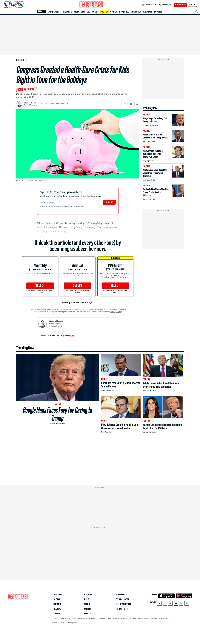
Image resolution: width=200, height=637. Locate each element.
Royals (95, 11)
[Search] (196, 11)
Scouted (158, 11)
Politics (104, 11)
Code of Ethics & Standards (110, 618)
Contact (62, 618)
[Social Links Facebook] (159, 604)
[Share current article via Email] (131, 104)
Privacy (94, 618)
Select (40, 285)
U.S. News (147, 11)
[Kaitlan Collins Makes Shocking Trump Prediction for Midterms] (178, 196)
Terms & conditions (140, 618)
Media (76, 11)
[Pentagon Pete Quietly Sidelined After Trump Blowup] (178, 141)
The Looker (66, 11)
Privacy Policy (80, 206)
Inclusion (127, 618)
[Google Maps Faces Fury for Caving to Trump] (178, 125)
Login (90, 302)
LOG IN (192, 5)
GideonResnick (56, 326)
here (72, 335)
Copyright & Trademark (160, 618)
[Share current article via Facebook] (119, 104)
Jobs (74, 618)
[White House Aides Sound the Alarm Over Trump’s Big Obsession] (178, 177)
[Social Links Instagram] (170, 604)
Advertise (81, 618)
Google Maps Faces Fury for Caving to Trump (57, 414)
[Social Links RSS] (181, 604)
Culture (87, 609)
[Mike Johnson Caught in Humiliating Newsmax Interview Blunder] (178, 157)
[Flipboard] (186, 604)
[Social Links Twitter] (165, 604)
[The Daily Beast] (91, 5)
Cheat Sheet (53, 11)
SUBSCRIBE (180, 5)
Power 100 (124, 11)
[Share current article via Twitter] (125, 104)
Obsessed (85, 11)
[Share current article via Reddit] (136, 104)
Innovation (136, 11)
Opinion (113, 11)
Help (88, 618)
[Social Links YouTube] (176, 604)
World (87, 604)
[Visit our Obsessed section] (22, 5)
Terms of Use (68, 206)
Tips (69, 618)
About (55, 618)
